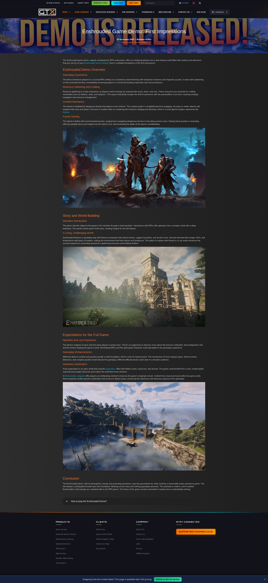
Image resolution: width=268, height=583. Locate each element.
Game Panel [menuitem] (134, 3)
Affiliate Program (143, 553)
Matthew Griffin (144, 39)
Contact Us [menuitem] (184, 12)
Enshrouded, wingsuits (75, 376)
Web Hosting (61, 553)
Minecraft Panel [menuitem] (101, 3)
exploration (110, 369)
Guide (137, 42)
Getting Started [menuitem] (53, 3)
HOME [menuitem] (65, 12)
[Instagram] (193, 3)
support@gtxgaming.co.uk (196, 532)
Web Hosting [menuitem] (165, 12)
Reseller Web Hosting (64, 558)
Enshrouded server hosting (96, 63)
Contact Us (140, 534)
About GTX (140, 529)
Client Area (100, 529)
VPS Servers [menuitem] (128, 12)
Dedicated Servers (63, 544)
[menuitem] (220, 12)
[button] (134, 501)
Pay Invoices (101, 548)
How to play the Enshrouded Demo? (89, 501)
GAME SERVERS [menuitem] (82, 12)
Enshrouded (127, 42)
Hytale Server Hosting (64, 539)
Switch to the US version (168, 579)
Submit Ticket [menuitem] (83, 3)
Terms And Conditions (145, 539)
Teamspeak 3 (61, 563)
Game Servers (61, 529)
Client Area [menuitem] (118, 3)
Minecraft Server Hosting (66, 534)
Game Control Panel (104, 534)
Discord (139, 548)
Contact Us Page (102, 544)
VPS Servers (61, 548)
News (143, 42)
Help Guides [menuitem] (69, 3)
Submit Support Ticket (105, 539)
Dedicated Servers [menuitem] (105, 12)
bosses (66, 112)
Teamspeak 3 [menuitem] (148, 12)
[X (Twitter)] (199, 3)
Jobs (138, 544)
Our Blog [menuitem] (201, 12)
